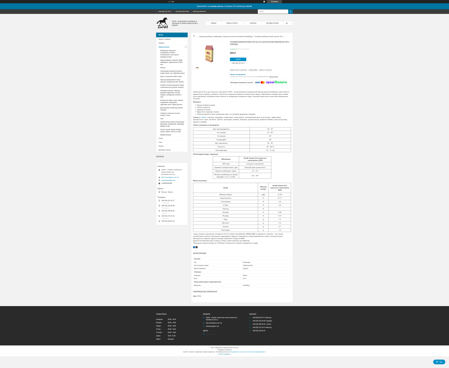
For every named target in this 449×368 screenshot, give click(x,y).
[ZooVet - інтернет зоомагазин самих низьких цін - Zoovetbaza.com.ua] (163, 23)
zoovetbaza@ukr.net (168, 180)
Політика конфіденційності (257, 352)
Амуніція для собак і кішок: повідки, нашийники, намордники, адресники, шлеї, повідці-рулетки (171, 102)
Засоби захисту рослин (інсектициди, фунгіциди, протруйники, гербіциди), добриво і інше (172, 124)
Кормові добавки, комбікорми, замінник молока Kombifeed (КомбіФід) (226, 36)
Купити (238, 59)
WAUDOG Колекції (165, 135)
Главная (213, 23)
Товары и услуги (231, 23)
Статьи (161, 138)
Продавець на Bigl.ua (224, 350)
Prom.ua (235, 347)
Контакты (253, 23)
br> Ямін (202, 117)
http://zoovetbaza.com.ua (170, 177)
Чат (441, 362)
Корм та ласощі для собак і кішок (171, 76)
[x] (196, 247)
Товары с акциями (164, 39)
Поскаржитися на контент (238, 352)
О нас (160, 142)
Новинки (161, 43)
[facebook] (194, 247)
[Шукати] (290, 11)
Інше (161, 119)
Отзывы (161, 146)
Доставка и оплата (272, 23)
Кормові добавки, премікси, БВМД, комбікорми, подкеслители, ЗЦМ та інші (171, 62)
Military (162, 68)
